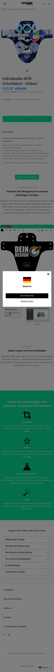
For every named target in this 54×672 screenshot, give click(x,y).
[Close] (48, 274)
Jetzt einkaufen (27, 296)
